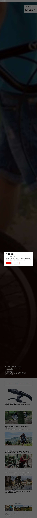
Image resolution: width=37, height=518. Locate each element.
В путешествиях (7, 446)
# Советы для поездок (10, 382)
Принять (8, 262)
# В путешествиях (16, 382)
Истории (6, 512)
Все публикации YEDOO (13, 403)
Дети (5, 364)
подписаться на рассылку (31, 11)
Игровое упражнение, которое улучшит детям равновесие (13, 368)
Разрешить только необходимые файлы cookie (12, 264)
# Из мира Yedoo (21, 382)
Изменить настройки (15, 262)
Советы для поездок (8, 511)
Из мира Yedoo (7, 403)
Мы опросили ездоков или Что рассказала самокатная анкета (17, 469)
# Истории (26, 382)
